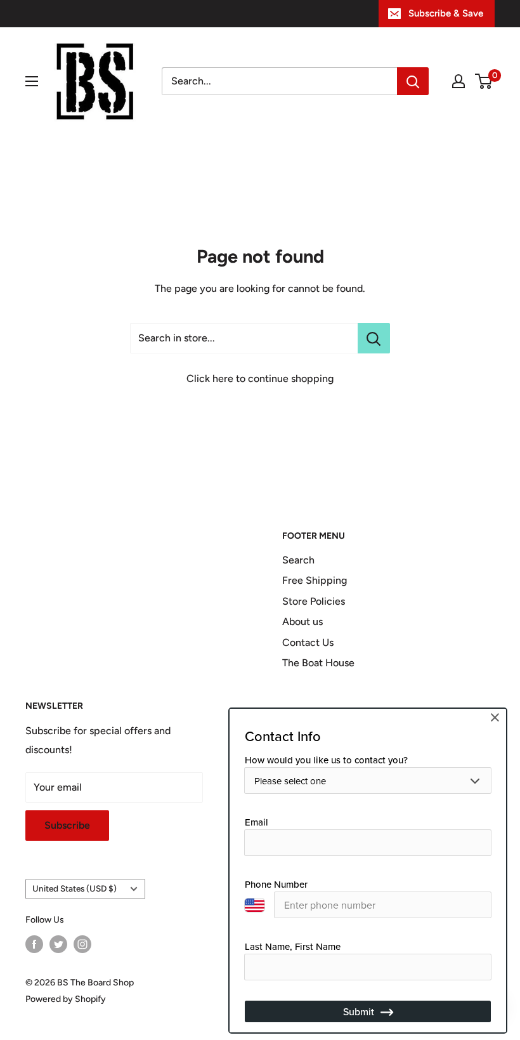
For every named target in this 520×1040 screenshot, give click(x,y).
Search (298, 560)
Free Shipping (314, 580)
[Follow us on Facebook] (34, 944)
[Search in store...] (374, 338)
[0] (484, 81)
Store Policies (313, 601)
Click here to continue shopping (260, 378)
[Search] (413, 81)
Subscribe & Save (445, 13)
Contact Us (308, 642)
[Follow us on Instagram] (82, 944)
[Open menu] (31, 81)
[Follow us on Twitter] (58, 944)
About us (302, 621)
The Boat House (318, 663)
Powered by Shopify (65, 999)
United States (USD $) (74, 888)
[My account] (458, 81)
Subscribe (67, 825)
